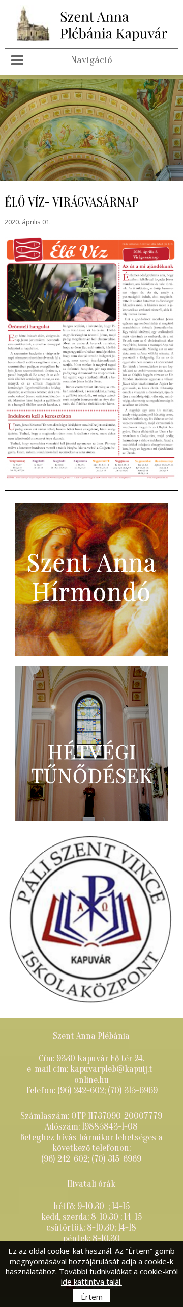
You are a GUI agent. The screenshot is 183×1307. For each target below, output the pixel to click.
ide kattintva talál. (91, 1281)
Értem (92, 1297)
